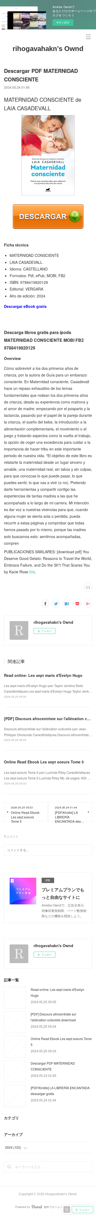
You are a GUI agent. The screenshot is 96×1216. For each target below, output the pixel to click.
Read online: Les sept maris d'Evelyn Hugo (43, 675)
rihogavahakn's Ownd (48, 49)
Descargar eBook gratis (25, 306)
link (32, 571)
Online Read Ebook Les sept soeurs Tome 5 (44, 761)
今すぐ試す (63, 22)
